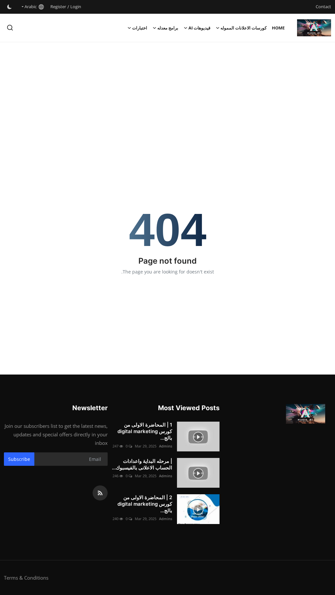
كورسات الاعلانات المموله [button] (243, 28)
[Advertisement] (167, 94)
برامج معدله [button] (167, 28)
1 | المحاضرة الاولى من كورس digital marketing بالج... (144, 431)
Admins (165, 446)
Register (58, 6)
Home (278, 28)
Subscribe (19, 459)
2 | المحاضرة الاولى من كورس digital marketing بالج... (144, 504)
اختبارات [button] (139, 28)
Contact (323, 6)
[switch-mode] (9, 7)
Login (75, 6)
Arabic (32, 6)
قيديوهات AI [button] (199, 28)
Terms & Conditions (26, 577)
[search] (10, 28)
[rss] (100, 492)
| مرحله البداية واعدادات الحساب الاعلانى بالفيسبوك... (142, 464)
